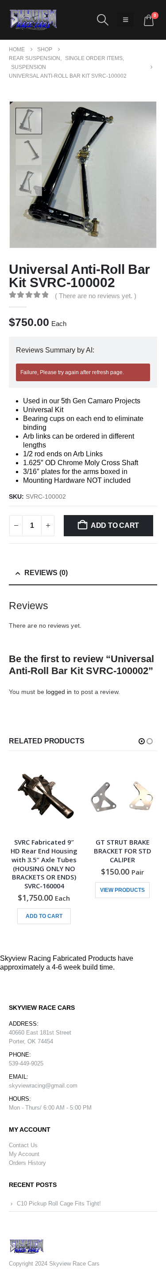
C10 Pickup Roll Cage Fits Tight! (59, 1203)
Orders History (27, 1163)
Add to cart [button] (44, 916)
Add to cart (115, 525)
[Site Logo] (33, 19)
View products (122, 890)
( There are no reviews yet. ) (95, 295)
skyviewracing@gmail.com (43, 1085)
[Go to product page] (44, 796)
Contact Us (23, 1145)
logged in (59, 691)
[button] (102, 20)
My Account (24, 1154)
